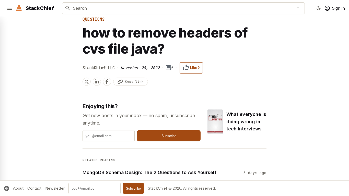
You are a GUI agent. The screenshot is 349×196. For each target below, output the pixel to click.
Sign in (338, 8)
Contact (34, 188)
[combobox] (182, 8)
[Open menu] (9, 8)
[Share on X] (87, 82)
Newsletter (55, 188)
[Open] (298, 8)
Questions (93, 19)
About (18, 188)
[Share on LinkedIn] (97, 82)
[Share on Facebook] (107, 82)
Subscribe (168, 136)
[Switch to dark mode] (318, 8)
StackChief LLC (99, 67)
